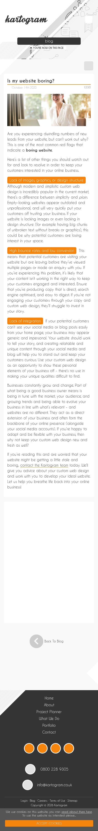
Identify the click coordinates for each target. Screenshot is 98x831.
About (49, 705)
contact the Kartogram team (44, 465)
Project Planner (49, 711)
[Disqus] (49, 562)
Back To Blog (53, 641)
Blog (32, 800)
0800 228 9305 (54, 769)
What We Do (49, 718)
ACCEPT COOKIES (49, 823)
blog (49, 41)
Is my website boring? (30, 81)
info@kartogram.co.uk (54, 785)
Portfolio (49, 725)
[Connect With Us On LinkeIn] (55, 748)
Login (24, 800)
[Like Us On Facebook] (42, 748)
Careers (42, 800)
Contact (49, 732)
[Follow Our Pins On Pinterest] (69, 748)
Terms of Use (57, 800)
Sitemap (72, 800)
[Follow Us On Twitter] (29, 748)
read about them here (77, 812)
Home (49, 698)
